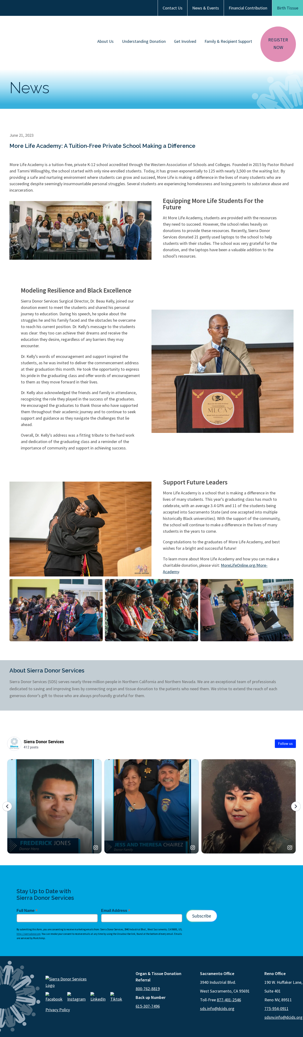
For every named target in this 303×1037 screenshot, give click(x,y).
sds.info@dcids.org (217, 1008)
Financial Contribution (248, 8)
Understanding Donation (144, 41)
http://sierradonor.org (28, 934)
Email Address (115, 910)
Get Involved (185, 41)
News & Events (205, 8)
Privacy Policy (57, 1009)
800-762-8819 (148, 988)
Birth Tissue (287, 8)
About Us (105, 41)
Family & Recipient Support (228, 41)
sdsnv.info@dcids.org (283, 1017)
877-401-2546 (229, 999)
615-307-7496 (148, 1006)
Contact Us (173, 8)
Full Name (27, 910)
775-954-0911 (276, 1008)
